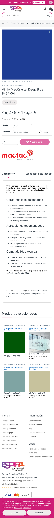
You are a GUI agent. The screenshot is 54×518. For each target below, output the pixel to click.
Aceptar (14, 513)
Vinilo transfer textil (9, 440)
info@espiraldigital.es (10, 484)
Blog (30, 428)
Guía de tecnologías (37, 432)
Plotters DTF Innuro (9, 444)
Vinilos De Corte (17, 23)
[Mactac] (17, 155)
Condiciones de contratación (40, 457)
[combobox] (23, 15)
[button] (50, 32)
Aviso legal (33, 453)
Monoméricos (22, 325)
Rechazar (39, 513)
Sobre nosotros (35, 421)
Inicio (4, 23)
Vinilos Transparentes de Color (12, 85)
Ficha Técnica (9, 102)
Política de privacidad (37, 449)
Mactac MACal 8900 (10, 325)
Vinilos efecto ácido (9, 436)
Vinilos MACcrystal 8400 (19, 273)
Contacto (32, 436)
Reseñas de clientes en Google (19, 487)
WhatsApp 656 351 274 (23, 481)
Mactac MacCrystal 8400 (11, 81)
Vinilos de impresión (10, 424)
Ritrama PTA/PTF (34, 325)
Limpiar (45, 132)
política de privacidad (22, 507)
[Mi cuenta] (45, 9)
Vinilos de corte (8, 421)
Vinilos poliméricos (9, 428)
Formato (6, 132)
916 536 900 (7, 481)
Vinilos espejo (7, 432)
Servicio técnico (35, 424)
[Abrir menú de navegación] (4, 9)
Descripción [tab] (8, 174)
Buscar (48, 15)
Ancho (5, 125)
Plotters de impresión (10, 448)
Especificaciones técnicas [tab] (39, 174)
